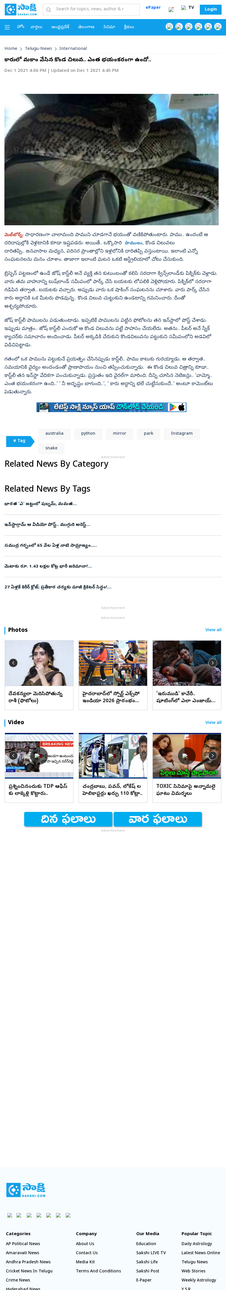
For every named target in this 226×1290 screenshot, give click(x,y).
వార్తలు (36, 27)
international (73, 49)
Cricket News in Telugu (29, 1271)
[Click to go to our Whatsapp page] (179, 26)
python (88, 434)
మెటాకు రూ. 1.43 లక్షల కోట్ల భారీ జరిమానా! (104, 567)
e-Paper (144, 1281)
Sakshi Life (147, 1262)
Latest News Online (201, 1253)
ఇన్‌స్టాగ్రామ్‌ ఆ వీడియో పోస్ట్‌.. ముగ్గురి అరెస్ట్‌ (112, 525)
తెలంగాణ (86, 27)
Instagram (182, 434)
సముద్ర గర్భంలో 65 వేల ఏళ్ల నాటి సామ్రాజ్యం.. (109, 546)
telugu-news (38, 49)
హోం (20, 27)
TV (190, 8)
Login (211, 10)
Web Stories (193, 1271)
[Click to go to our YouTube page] (208, 26)
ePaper (153, 8)
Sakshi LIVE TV (151, 1253)
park (148, 434)
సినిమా (109, 27)
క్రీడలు (129, 27)
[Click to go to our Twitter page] (188, 26)
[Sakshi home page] (26, 1190)
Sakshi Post (147, 1271)
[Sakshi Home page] (20, 9)
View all (213, 630)
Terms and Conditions (98, 1271)
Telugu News (195, 1262)
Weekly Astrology (199, 1281)
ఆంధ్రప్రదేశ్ (60, 27)
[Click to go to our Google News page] (218, 26)
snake (51, 448)
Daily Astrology (197, 1244)
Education (146, 1244)
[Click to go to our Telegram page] (58, 1215)
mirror (119, 434)
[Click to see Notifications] (171, 9)
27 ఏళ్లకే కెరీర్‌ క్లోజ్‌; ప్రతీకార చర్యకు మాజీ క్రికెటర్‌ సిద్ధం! (109, 587)
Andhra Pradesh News (28, 1262)
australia (54, 434)
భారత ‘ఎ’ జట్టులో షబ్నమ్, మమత (112, 504)
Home (10, 49)
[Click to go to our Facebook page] (169, 26)
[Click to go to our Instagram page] (198, 26)
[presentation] (13, 662)
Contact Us (87, 1253)
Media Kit (85, 1262)
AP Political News (23, 1244)
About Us (85, 1244)
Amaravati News (22, 1253)
